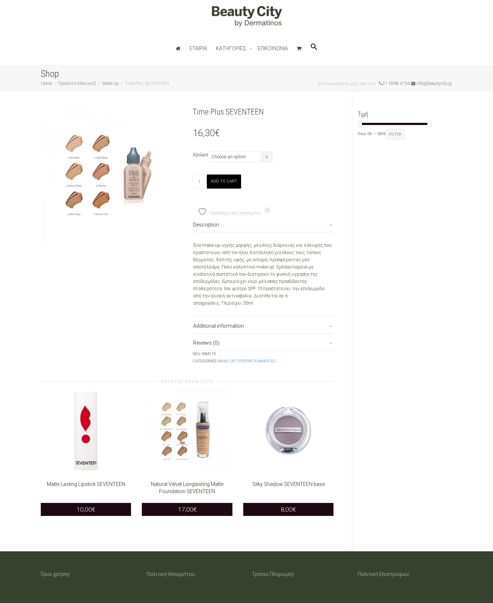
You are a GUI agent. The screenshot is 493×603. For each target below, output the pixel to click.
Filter (395, 134)
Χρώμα (200, 154)
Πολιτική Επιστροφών (383, 574)
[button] (314, 48)
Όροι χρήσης (55, 574)
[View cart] (299, 48)
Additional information (218, 326)
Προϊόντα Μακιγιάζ (77, 83)
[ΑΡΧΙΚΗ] (178, 48)
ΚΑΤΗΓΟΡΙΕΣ (231, 48)
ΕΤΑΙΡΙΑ (198, 48)
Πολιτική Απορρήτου (171, 574)
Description (206, 225)
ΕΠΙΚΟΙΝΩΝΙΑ (273, 48)
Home (46, 83)
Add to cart (224, 181)
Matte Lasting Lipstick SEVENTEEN (86, 484)
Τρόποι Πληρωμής (273, 574)
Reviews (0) (206, 343)
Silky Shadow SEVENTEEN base (288, 484)
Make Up (110, 83)
